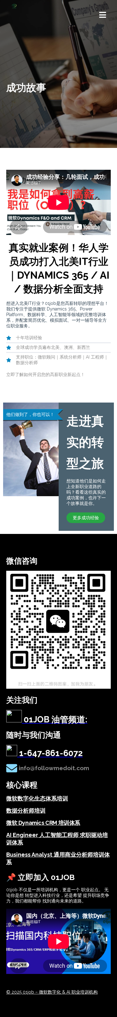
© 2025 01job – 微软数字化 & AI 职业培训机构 (52, 992)
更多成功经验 (86, 517)
